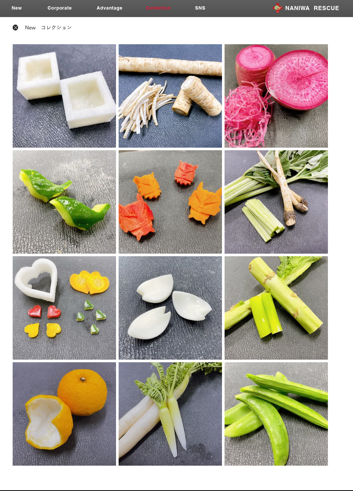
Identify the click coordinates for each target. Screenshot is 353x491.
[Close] (15, 28)
